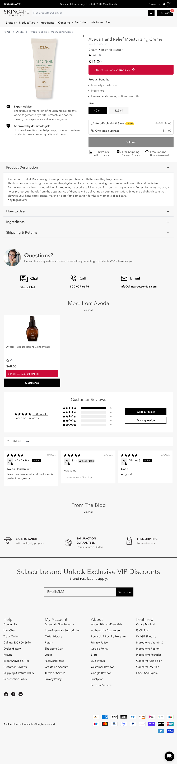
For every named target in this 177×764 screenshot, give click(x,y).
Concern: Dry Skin (147, 666)
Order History (12, 648)
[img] (15, 455)
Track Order (11, 636)
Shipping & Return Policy (18, 673)
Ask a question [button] (145, 420)
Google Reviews (101, 673)
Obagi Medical (145, 624)
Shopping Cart (54, 648)
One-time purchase (107, 130)
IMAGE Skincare (146, 636)
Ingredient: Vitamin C (149, 642)
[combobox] (93, 13)
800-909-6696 (12, 4)
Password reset (54, 660)
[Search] (83, 36)
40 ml (97, 110)
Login (48, 654)
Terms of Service (55, 673)
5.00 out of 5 (40, 414)
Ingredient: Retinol (148, 648)
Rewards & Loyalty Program (108, 636)
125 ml (119, 110)
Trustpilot (97, 679)
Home (6, 31)
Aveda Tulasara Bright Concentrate (28, 346)
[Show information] (133, 69)
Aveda (20, 31)
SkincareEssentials (23, 724)
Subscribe (124, 592)
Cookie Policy (99, 648)
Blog (94, 654)
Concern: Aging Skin (149, 660)
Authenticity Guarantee (105, 630)
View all (88, 310)
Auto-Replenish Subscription (62, 630)
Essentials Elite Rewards (59, 624)
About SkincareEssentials (106, 624)
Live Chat (9, 630)
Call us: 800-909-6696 (17, 642)
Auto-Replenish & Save (114, 123)
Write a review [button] (146, 411)
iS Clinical (142, 630)
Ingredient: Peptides (148, 654)
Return (7, 654)
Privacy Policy (53, 679)
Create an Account (56, 666)
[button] (10, 22)
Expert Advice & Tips (16, 660)
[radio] (131, 123)
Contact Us (10, 624)
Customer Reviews (15, 666)
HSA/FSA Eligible (147, 673)
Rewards (154, 4)
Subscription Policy (15, 679)
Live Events (98, 660)
